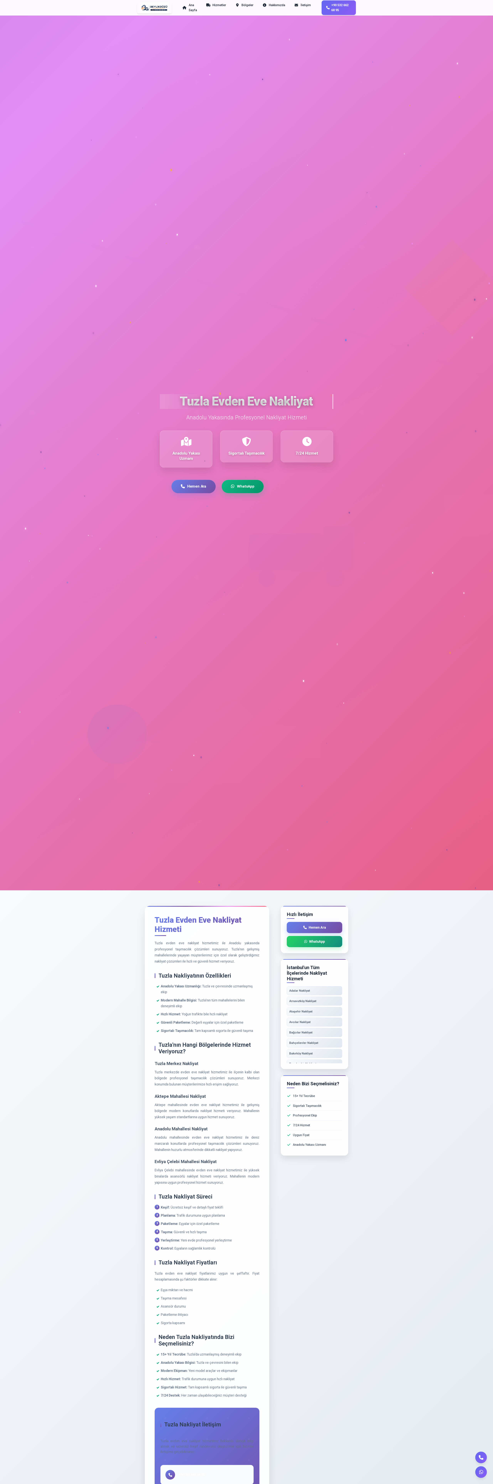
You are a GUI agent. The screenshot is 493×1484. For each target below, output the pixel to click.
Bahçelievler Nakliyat (303, 1043)
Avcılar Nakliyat (300, 1022)
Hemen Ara (197, 486)
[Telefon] (481, 1457)
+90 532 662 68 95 (340, 7)
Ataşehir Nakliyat (301, 1011)
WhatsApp (245, 486)
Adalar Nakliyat (299, 990)
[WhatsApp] (481, 1472)
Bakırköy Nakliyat (301, 1053)
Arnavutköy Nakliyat (302, 1001)
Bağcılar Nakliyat (301, 1032)
